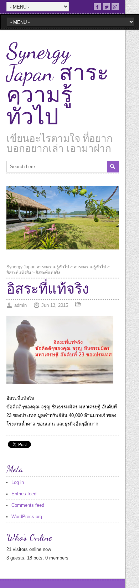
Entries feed (23, 493)
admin (20, 305)
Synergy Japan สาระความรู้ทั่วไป (57, 84)
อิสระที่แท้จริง (18, 272)
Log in (17, 482)
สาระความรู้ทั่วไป (90, 266)
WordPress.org (26, 516)
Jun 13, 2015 (54, 305)
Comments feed (27, 505)
